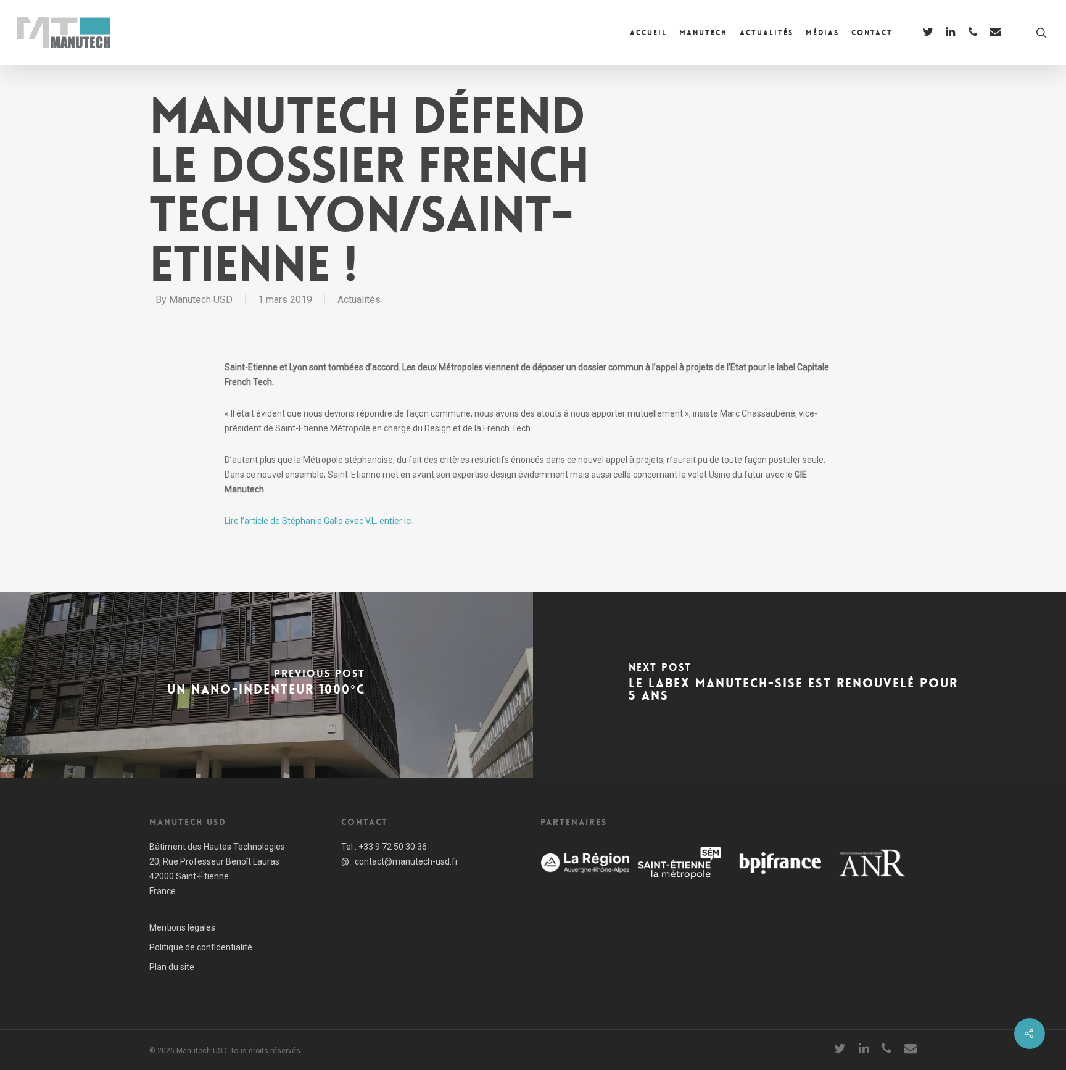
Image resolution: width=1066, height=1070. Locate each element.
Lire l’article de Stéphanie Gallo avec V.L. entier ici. (319, 521)
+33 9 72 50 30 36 (392, 847)
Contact (872, 33)
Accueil (648, 33)
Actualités (766, 33)
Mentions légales (182, 927)
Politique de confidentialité (200, 947)
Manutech (703, 33)
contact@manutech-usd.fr (406, 861)
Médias (822, 33)
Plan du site (171, 967)
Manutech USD (201, 299)
